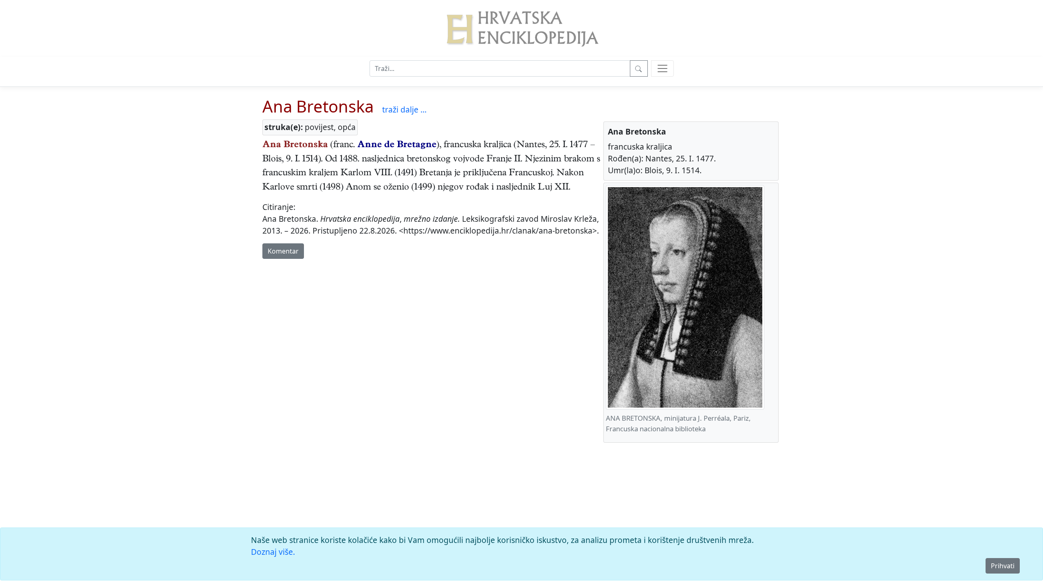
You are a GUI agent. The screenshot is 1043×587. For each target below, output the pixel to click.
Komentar (283, 251)
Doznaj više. (273, 551)
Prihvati (1002, 565)
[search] (662, 68)
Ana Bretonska (318, 106)
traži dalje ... (404, 109)
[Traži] (639, 68)
